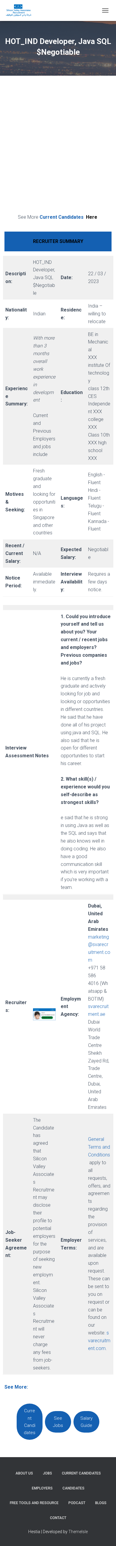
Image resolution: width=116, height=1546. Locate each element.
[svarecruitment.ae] (20, 10)
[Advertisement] (58, 146)
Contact (58, 1518)
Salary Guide (86, 1422)
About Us (24, 1473)
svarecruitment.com (99, 1340)
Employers (42, 1488)
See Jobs (58, 1422)
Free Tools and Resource (34, 1503)
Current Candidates (68, 217)
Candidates (73, 1488)
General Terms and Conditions (99, 1147)
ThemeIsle (78, 1531)
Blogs (100, 1503)
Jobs (47, 1473)
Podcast (76, 1503)
